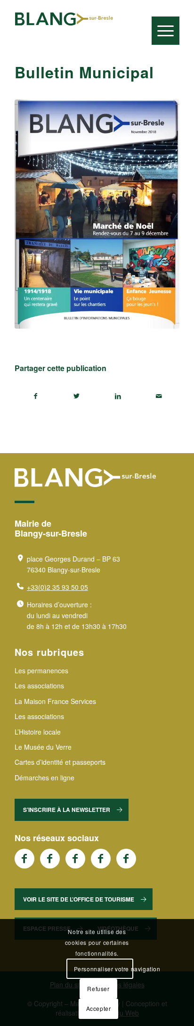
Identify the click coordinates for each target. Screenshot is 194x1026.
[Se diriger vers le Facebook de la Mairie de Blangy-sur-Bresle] (24, 859)
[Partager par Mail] (158, 396)
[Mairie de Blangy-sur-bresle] (64, 19)
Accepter (98, 1008)
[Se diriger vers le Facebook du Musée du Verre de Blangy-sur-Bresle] (101, 859)
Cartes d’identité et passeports (60, 762)
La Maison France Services (55, 701)
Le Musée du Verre (43, 747)
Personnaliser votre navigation (103, 969)
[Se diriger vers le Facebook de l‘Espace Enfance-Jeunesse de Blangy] (50, 859)
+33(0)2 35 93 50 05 (57, 587)
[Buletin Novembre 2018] (97, 214)
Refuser (98, 989)
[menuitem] (165, 14)
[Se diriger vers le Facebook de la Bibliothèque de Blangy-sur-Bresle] (75, 859)
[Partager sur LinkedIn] (117, 396)
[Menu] (165, 31)
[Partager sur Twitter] (77, 396)
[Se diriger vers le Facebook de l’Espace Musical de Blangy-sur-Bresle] (126, 859)
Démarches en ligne (44, 777)
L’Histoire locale (38, 731)
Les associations (39, 685)
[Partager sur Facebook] (35, 396)
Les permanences (41, 670)
